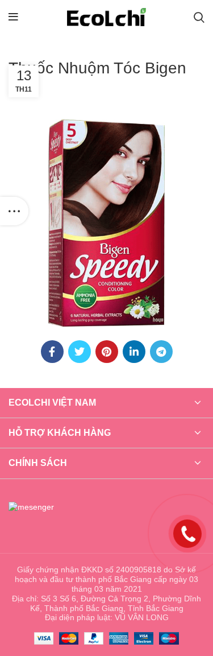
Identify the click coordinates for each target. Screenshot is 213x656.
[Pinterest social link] (106, 351)
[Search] (199, 17)
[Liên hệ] (187, 533)
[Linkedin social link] (134, 351)
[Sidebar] (14, 211)
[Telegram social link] (161, 351)
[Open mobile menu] (13, 17)
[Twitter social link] (79, 351)
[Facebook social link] (52, 351)
